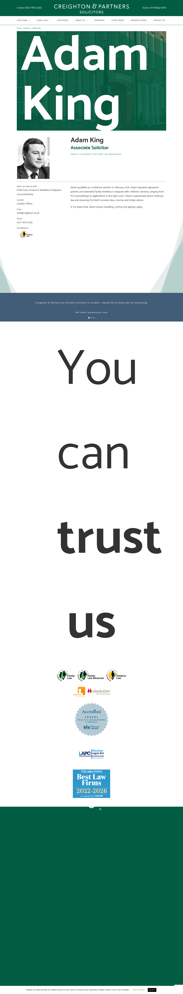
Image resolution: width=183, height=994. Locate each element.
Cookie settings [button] (138, 989)
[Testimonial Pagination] (89, 317)
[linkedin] (100, 809)
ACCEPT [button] (152, 990)
